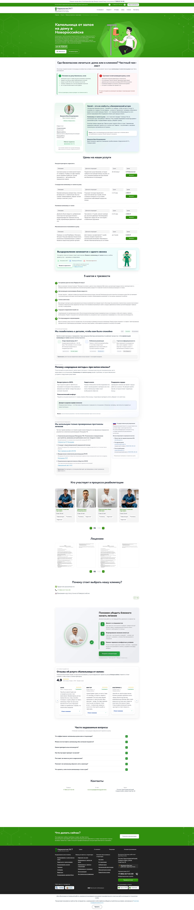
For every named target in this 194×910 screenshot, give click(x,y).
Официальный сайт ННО (65, 465)
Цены (80, 849)
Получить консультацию (109, 653)
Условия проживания (130, 849)
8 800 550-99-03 (130, 446)
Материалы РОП (63, 458)
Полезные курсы (73, 51)
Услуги (62, 15)
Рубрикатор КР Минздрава (66, 442)
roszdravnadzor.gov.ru (120, 444)
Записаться (62, 51)
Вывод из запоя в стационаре (73, 15)
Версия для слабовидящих (97, 887)
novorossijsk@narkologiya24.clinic (97, 789)
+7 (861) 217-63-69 (119, 1)
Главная (57, 15)
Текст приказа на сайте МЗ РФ (67, 451)
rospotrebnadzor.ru (119, 450)
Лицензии (112, 849)
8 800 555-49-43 (132, 452)
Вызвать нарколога (65, 265)
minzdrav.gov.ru (118, 440)
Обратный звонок (133, 4)
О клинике (97, 849)
